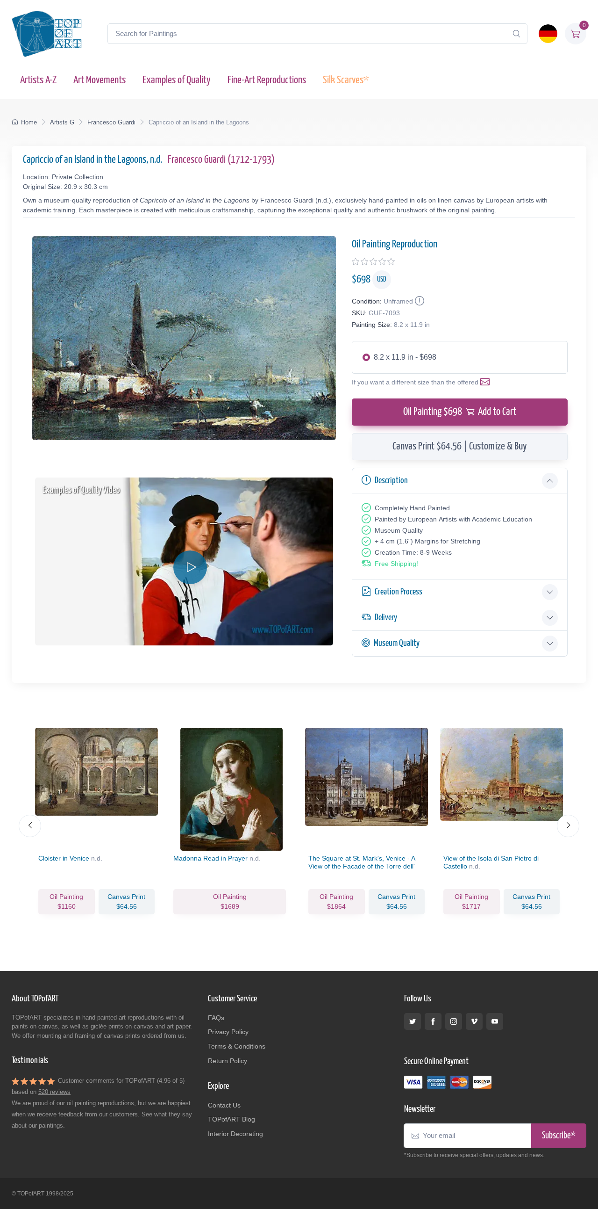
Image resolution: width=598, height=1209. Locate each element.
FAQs (216, 1017)
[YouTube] (494, 1021)
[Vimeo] (474, 1021)
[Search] (516, 33)
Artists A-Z (38, 80)
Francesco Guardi (111, 122)
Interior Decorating (235, 1133)
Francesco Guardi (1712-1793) (221, 159)
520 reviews (54, 1091)
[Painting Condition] (418, 301)
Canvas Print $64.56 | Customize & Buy (459, 446)
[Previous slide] (30, 826)
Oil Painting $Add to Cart (459, 411)
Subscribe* (559, 1135)
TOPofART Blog (231, 1119)
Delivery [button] (386, 617)
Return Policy (227, 1060)
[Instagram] (453, 1021)
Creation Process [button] (398, 591)
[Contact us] (486, 382)
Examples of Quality (176, 80)
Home (29, 122)
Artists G (62, 122)
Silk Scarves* (346, 80)
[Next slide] (568, 826)
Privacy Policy (228, 1031)
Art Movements (99, 80)
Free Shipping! (396, 563)
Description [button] (391, 480)
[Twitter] (412, 1021)
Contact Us (224, 1105)
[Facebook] (433, 1021)
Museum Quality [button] (397, 643)
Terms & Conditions (236, 1046)
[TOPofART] (47, 34)
